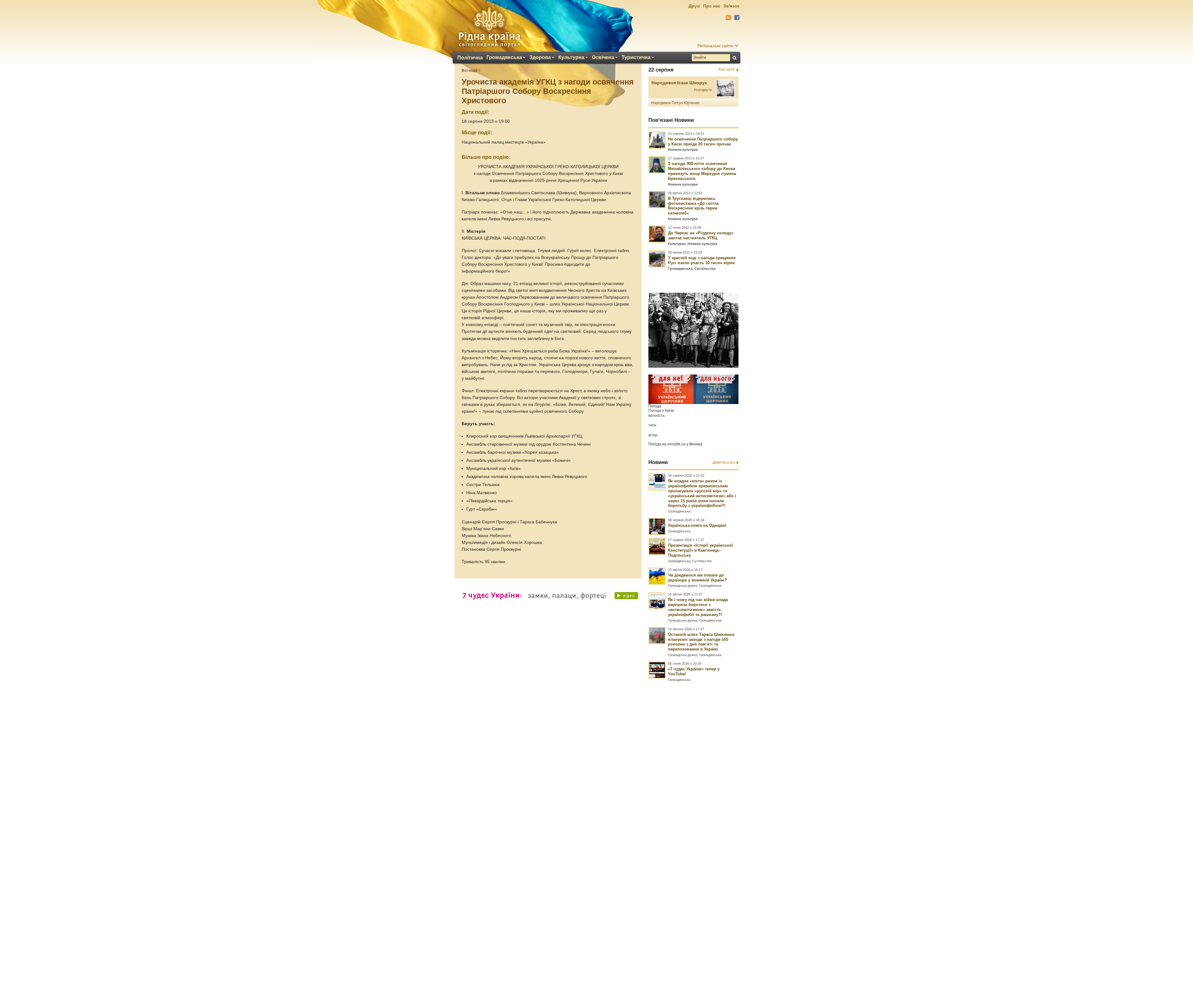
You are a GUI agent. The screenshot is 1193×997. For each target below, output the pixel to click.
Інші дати (726, 69)
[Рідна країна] (489, 26)
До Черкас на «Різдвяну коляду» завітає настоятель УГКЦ (701, 235)
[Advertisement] (596, 828)
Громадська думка (682, 585)
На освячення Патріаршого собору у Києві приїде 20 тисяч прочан (703, 141)
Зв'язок (731, 6)
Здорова (540, 57)
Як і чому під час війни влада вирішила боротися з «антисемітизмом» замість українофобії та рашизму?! (698, 607)
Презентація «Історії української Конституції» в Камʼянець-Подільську (700, 550)
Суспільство (705, 268)
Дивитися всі (723, 462)
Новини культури (683, 149)
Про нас (711, 6)
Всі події (469, 70)
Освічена (603, 57)
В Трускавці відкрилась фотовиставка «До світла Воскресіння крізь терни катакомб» (693, 206)
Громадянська (504, 57)
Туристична (636, 57)
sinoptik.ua (676, 444)
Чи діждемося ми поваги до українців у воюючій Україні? (697, 577)
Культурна (571, 57)
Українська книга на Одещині (697, 525)
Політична (470, 57)
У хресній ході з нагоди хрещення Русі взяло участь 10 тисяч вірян (702, 260)
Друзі (694, 6)
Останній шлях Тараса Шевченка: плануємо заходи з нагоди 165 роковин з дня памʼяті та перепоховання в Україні (701, 642)
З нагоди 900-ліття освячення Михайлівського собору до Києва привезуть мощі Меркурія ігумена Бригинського (702, 171)
